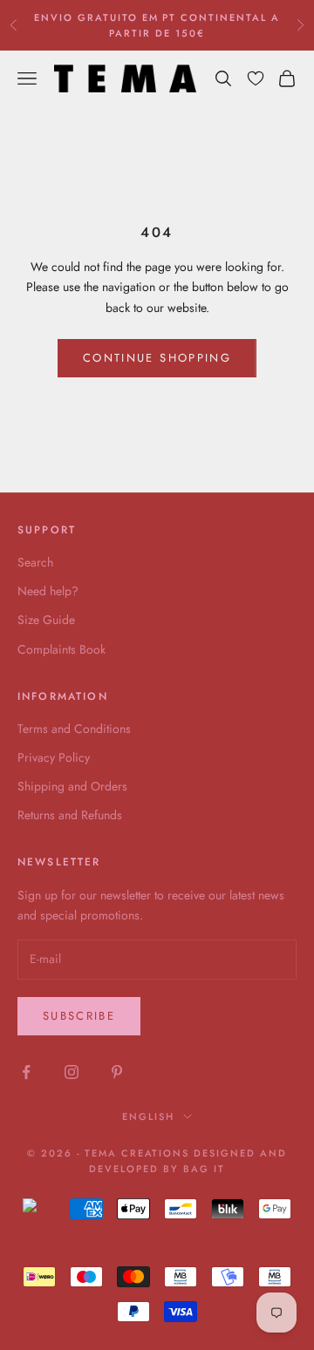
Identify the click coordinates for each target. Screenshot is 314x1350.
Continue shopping (157, 357)
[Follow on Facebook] (26, 1072)
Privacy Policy (53, 757)
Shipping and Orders (72, 786)
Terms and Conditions (74, 728)
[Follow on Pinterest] (117, 1072)
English (148, 1116)
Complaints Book (61, 649)
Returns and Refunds (69, 815)
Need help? (47, 591)
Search (35, 562)
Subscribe (79, 1015)
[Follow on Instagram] (71, 1072)
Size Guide (46, 619)
